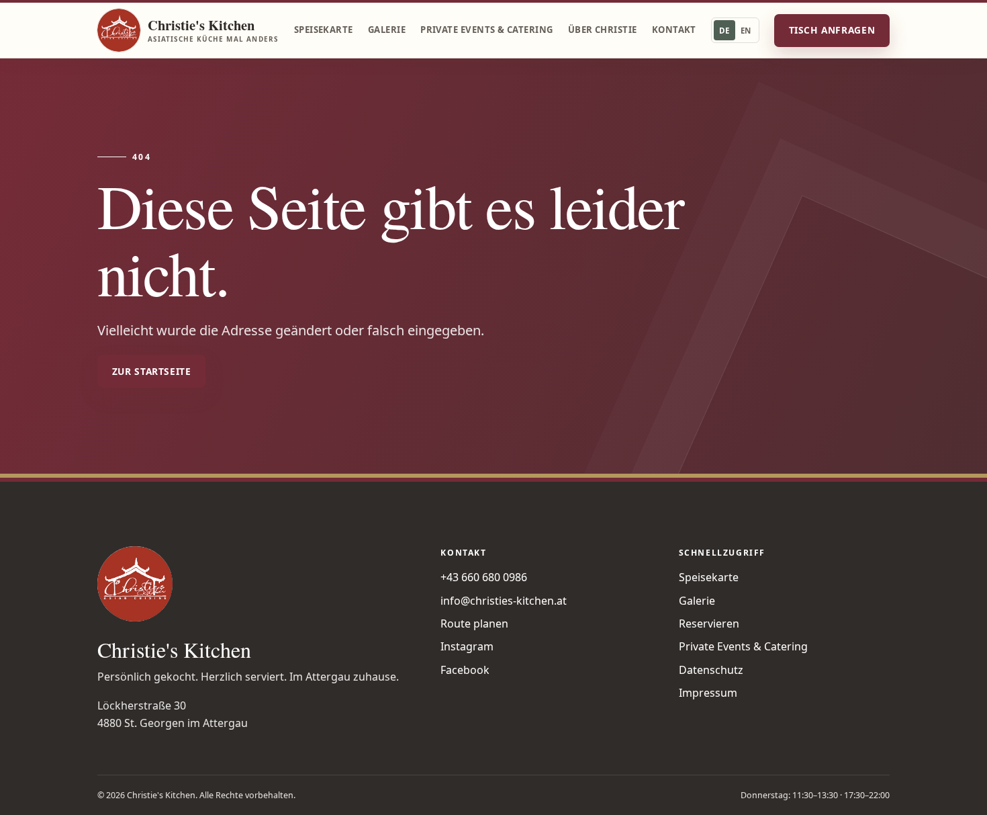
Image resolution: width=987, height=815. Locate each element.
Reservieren (709, 623)
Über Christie (602, 30)
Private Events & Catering (486, 30)
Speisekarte (323, 30)
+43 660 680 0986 (483, 577)
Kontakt (674, 30)
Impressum (708, 692)
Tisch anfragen (832, 30)
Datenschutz (711, 669)
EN (746, 31)
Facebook (464, 669)
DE (724, 31)
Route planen (474, 623)
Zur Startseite (151, 371)
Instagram (466, 646)
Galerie (387, 30)
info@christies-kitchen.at (503, 600)
